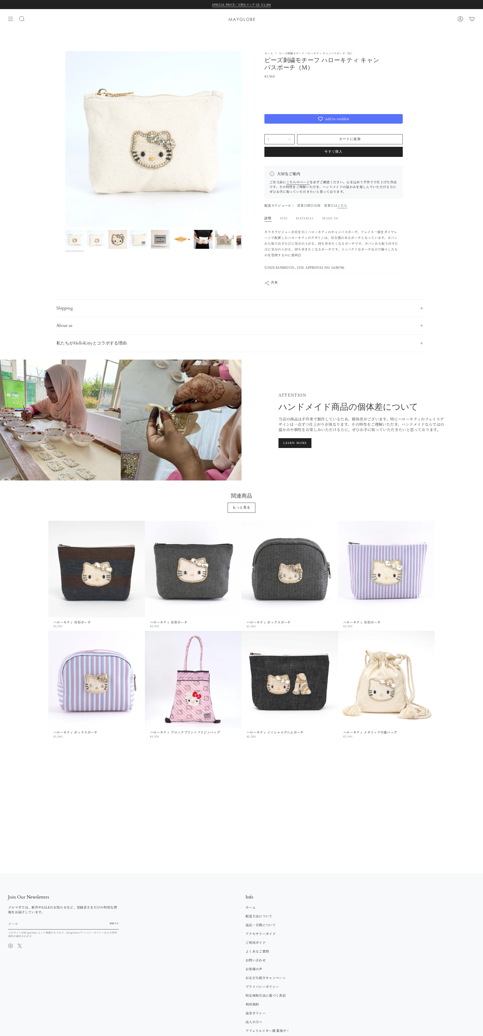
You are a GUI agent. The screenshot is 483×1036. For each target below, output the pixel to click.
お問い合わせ (256, 960)
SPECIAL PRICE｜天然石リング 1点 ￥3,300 (241, 5)
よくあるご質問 (257, 951)
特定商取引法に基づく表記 (266, 995)
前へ (65, 139)
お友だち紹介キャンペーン (266, 977)
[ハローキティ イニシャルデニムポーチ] (290, 679)
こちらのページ (298, 182)
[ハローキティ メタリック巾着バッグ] (386, 679)
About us (64, 325)
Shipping (64, 308)
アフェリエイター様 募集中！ (268, 1030)
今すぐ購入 (334, 152)
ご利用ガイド (256, 942)
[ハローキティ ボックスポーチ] (290, 569)
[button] (333, 119)
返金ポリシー (256, 1013)
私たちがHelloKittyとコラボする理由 (91, 343)
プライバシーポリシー (91, 932)
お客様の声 (254, 968)
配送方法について (259, 916)
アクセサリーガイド (261, 933)
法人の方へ (254, 1021)
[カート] (472, 19)
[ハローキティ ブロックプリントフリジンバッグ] (193, 679)
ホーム (268, 53)
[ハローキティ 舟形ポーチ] (96, 569)
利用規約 (252, 1004)
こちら (342, 205)
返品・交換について (261, 924)
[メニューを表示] (11, 19)
